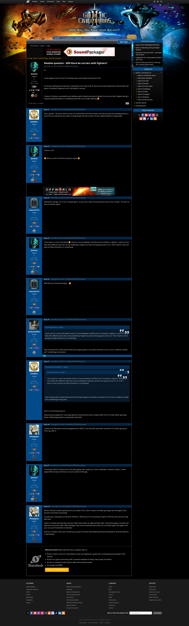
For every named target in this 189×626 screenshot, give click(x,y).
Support (70, 1)
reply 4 (60, 327)
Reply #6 (47, 319)
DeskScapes (29, 597)
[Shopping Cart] (157, 1)
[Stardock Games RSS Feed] (155, 118)
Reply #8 (47, 424)
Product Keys (153, 594)
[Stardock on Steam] (157, 115)
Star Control (70, 597)
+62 (34, 223)
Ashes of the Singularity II (73, 587)
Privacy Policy (83, 623)
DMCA (101, 623)
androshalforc (34, 331)
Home (29, 58)
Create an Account (154, 592)
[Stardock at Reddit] (141, 118)
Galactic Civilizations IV (73, 592)
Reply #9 (47, 465)
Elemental (69, 589)
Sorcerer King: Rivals (72, 608)
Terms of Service (93, 623)
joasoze (34, 74)
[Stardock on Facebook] (143, 115)
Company (112, 583)
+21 (34, 449)
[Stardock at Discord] (144, 118)
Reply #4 (47, 238)
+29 (34, 134)
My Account (152, 589)
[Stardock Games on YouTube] (146, 115)
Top (129, 109)
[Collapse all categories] (161, 72)
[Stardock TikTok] (148, 118)
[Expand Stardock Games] (134, 102)
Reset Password (153, 597)
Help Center (152, 587)
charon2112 (34, 210)
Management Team (114, 592)
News (58, 1)
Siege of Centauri (71, 605)
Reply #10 (47, 506)
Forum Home (34, 46)
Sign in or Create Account (57, 570)
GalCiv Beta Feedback (55, 58)
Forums (111, 608)
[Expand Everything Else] (134, 105)
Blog (64, 1)
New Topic (124, 42)
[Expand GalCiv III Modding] (136, 89)
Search (42, 46)
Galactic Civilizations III (39, 58)
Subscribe (157, 613)
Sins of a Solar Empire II (73, 594)
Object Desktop (30, 587)
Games (42, 1)
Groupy (28, 602)
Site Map (107, 623)
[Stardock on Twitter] (139, 115)
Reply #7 (47, 361)
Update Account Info (155, 600)
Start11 (28, 592)
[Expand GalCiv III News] (136, 91)
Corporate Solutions (32, 589)
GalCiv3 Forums (73, 66)
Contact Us (112, 605)
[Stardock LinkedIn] (151, 118)
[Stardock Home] (28, 1)
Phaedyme (34, 436)
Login (48, 46)
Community (50, 1)
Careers (111, 594)
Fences (28, 594)
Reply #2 (47, 146)
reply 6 (65, 367)
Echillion (34, 122)
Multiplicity (29, 600)
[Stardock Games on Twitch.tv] (150, 115)
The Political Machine (72, 600)
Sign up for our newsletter (117, 613)
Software (34, 1)
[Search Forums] (161, 1)
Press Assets (112, 600)
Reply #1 (47, 109)
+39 (34, 86)
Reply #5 (47, 279)
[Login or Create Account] (154, 1)
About (110, 587)
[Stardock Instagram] (153, 115)
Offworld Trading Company (74, 602)
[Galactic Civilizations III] (95, 20)
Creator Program (114, 602)
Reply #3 (47, 198)
